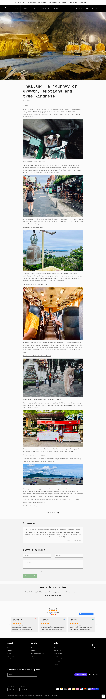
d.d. (8, 647)
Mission (9, 653)
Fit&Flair (33, 656)
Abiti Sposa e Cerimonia (37, 653)
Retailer (33, 659)
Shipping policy (58, 653)
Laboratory (10, 656)
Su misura (33, 650)
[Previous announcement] (8, 2)
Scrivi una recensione (86, 614)
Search (56, 665)
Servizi (32, 647)
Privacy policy (47, 695)
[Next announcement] (98, 2)
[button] (93, 8)
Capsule (9, 650)
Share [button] (26, 105)
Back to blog (54, 513)
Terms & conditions (59, 659)
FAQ (55, 647)
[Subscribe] (35, 675)
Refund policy (39, 695)
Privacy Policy (57, 650)
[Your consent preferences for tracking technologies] (103, 696)
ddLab (12, 695)
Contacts (10, 662)
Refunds (56, 656)
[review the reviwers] (35, 619)
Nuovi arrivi (10, 659)
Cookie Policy (57, 662)
